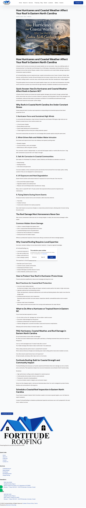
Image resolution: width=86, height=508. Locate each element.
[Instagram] (5, 448)
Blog (25, 16)
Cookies (24, 503)
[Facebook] (1, 448)
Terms (36, 503)
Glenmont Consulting (11, 505)
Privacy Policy (30, 503)
